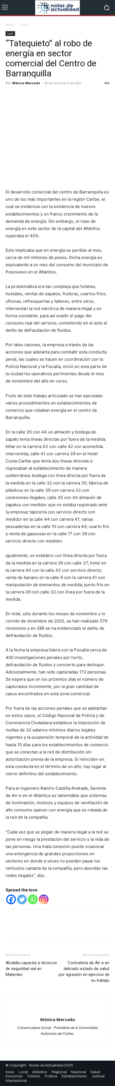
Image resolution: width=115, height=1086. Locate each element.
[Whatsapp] (33, 899)
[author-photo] (57, 1010)
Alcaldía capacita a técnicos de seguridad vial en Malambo (31, 968)
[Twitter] (24, 95)
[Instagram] (44, 899)
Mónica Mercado (26, 83)
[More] (63, 95)
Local (24, 24)
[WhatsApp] (49, 95)
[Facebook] (11, 95)
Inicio (10, 24)
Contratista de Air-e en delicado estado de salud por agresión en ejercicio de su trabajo (84, 971)
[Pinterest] (36, 95)
